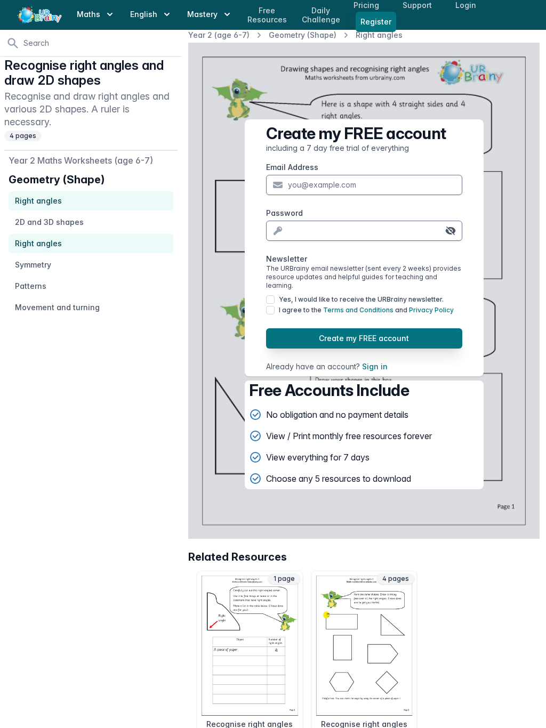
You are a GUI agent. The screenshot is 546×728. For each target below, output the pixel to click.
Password (284, 212)
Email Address (292, 167)
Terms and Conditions (358, 310)
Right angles (379, 34)
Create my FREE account (364, 338)
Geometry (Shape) (302, 34)
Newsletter (363, 271)
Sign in (375, 366)
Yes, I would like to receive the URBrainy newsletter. (361, 299)
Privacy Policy (431, 310)
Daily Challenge (321, 15)
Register (375, 21)
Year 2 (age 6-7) (219, 34)
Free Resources (267, 15)
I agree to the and (366, 310)
